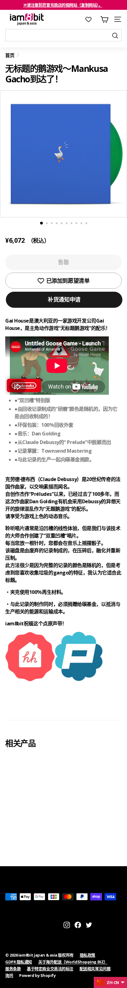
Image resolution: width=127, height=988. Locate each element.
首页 (9, 55)
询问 (9, 975)
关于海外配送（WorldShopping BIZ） (73, 962)
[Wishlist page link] (91, 19)
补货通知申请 (64, 299)
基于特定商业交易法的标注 (50, 968)
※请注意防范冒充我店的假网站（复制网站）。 (63, 5)
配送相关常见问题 (95, 968)
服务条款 (13, 968)
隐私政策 (87, 955)
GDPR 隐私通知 (18, 962)
